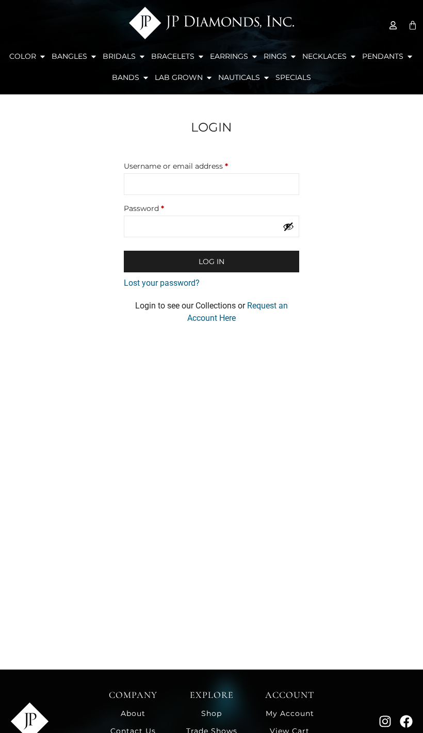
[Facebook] (406, 721)
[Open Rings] (293, 56)
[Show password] (288, 226)
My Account (290, 713)
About (133, 713)
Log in (211, 261)
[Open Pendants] (410, 56)
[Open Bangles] (93, 56)
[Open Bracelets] (201, 56)
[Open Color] (42, 56)
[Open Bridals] (142, 56)
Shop (211, 713)
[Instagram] (385, 721)
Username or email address (192, 165)
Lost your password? (162, 283)
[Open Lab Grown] (209, 77)
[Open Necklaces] (353, 56)
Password (160, 207)
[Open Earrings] (254, 56)
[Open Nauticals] (266, 77)
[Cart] (413, 25)
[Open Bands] (146, 77)
